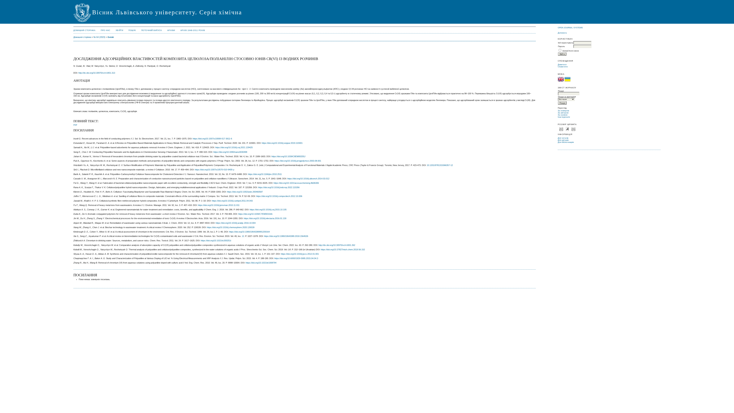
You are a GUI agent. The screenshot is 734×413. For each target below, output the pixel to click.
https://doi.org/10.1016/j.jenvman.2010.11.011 (219, 205)
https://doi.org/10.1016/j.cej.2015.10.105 (268, 209)
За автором (563, 113)
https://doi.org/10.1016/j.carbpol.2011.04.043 (232, 201)
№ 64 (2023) (99, 37)
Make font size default (567, 129)
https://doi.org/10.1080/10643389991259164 (249, 232)
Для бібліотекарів (566, 142)
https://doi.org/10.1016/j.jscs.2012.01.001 (300, 254)
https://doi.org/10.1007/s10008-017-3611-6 (212, 138)
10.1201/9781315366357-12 (440, 165)
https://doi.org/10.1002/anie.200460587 (245, 192)
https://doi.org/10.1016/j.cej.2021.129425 (234, 147)
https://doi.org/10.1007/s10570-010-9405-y (214, 169)
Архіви (171, 30)
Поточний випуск (151, 30)
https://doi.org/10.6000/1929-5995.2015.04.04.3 (296, 258)
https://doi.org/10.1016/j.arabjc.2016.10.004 (236, 223)
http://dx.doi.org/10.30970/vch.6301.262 (336, 245)
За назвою (563, 115)
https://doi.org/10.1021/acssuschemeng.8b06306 (296, 183)
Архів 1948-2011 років (192, 30)
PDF (75, 125)
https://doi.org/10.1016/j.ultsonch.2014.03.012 (308, 178)
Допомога (562, 33)
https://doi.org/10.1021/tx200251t (216, 240)
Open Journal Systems (570, 28)
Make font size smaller (561, 129)
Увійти (119, 30)
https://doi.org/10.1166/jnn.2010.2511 (265, 174)
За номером (563, 111)
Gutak (111, 37)
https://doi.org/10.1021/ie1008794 (261, 263)
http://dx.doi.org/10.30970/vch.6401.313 (96, 73)
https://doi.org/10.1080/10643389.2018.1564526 (286, 236)
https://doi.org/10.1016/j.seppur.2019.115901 (282, 143)
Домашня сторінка (84, 30)
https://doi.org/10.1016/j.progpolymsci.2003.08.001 (297, 161)
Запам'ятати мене (570, 51)
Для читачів (563, 138)
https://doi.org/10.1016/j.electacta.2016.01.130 (265, 218)
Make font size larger (573, 129)
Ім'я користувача (565, 43)
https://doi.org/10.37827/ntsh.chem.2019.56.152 (343, 249)
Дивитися (562, 64)
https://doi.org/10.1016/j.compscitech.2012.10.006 (279, 196)
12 (243, 236)
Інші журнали (564, 117)
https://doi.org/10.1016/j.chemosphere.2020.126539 (230, 227)
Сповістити (563, 67)
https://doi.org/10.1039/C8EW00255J (288, 156)
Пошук (132, 30)
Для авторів (563, 140)
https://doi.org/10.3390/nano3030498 (230, 152)
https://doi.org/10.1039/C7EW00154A (255, 214)
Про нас (105, 30)
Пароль (561, 46)
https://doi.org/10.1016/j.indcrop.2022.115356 (279, 187)
